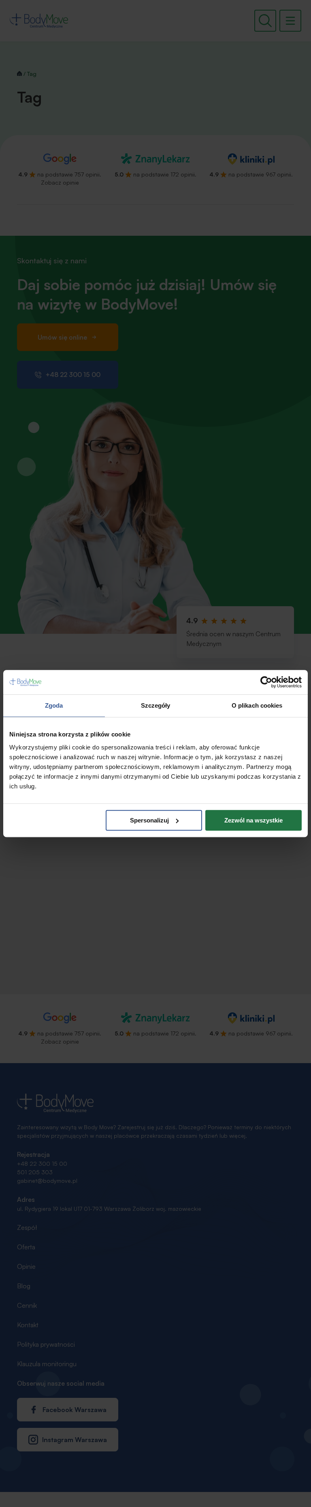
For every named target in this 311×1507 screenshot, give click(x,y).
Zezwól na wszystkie (253, 820)
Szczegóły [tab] (155, 705)
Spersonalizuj (149, 820)
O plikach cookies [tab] (257, 705)
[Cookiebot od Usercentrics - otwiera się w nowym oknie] (266, 682)
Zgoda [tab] (54, 705)
